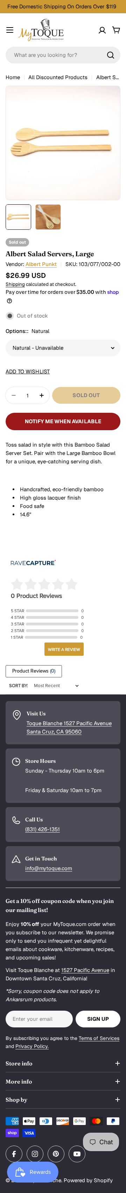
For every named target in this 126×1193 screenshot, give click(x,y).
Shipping (15, 284)
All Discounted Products (58, 77)
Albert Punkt (41, 264)
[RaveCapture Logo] (33, 563)
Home (13, 77)
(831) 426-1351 (42, 829)
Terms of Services (99, 1038)
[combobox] (63, 55)
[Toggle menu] (10, 30)
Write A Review (64, 649)
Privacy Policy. (32, 1046)
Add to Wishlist (28, 371)
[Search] (110, 55)
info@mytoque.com (48, 868)
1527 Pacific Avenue (85, 970)
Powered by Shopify (88, 1180)
